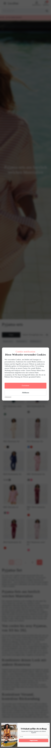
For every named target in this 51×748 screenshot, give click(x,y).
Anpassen (8, 397)
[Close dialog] (48, 724)
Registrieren (34, 740)
